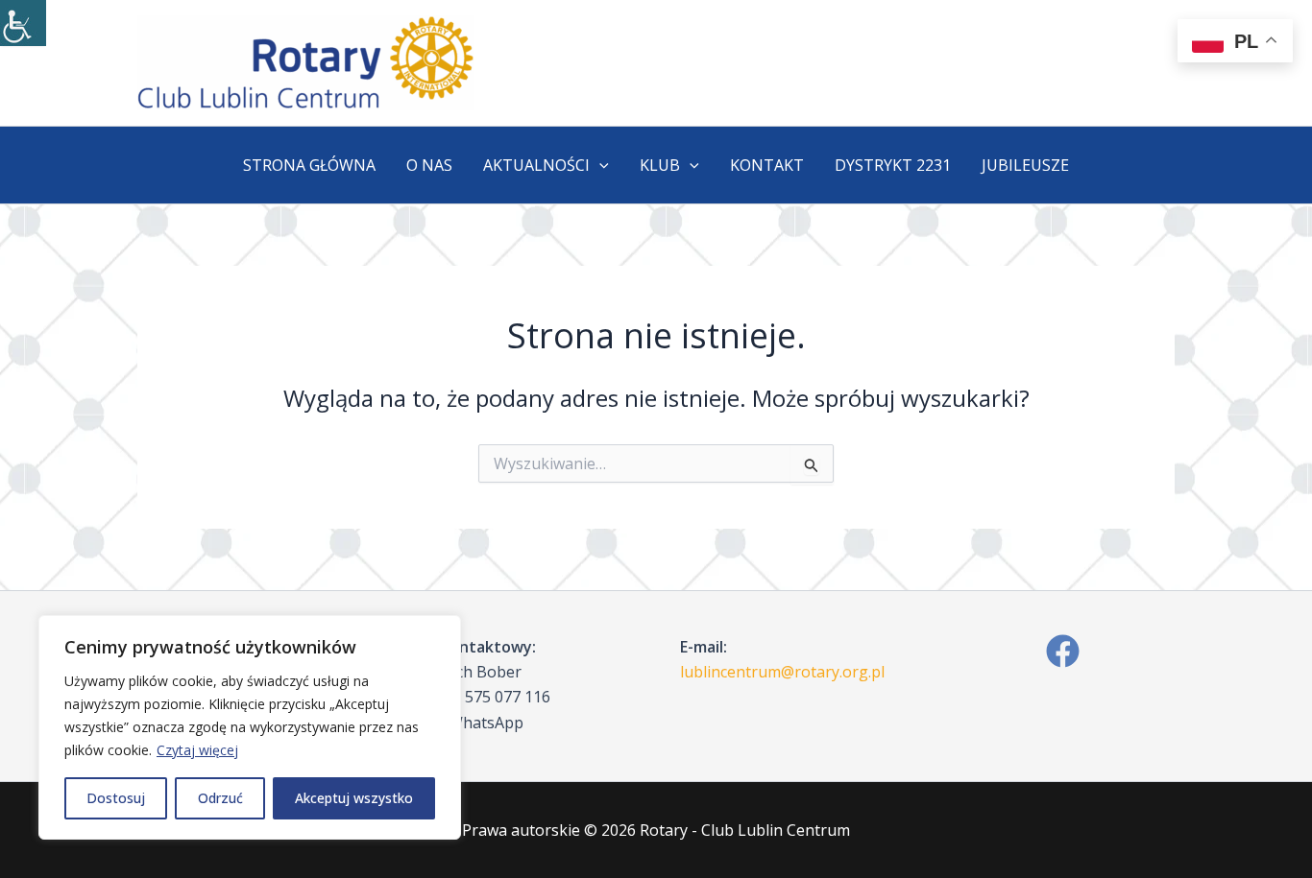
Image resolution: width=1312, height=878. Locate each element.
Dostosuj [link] (115, 798)
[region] (249, 727)
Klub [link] (660, 165)
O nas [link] (429, 165)
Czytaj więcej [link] (197, 750)
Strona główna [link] (309, 165)
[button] (599, 165)
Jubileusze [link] (1025, 165)
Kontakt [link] (767, 165)
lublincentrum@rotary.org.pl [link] (782, 671)
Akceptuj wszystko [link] (354, 798)
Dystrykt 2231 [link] (893, 165)
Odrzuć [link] (220, 798)
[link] (23, 23)
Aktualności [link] (536, 165)
